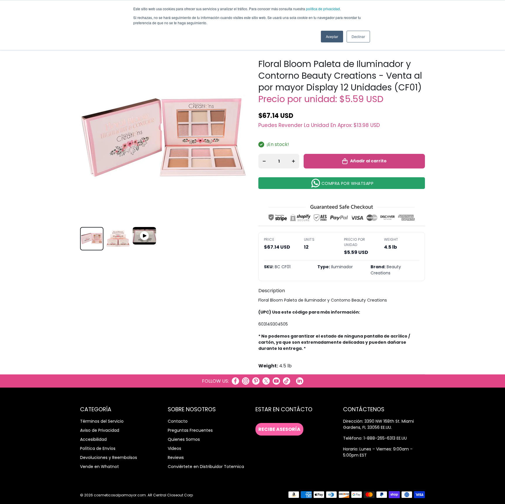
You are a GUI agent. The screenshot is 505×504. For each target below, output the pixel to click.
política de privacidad (323, 8)
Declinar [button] (358, 36)
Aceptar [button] (332, 36)
